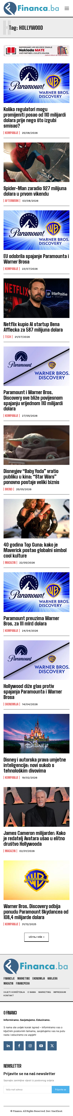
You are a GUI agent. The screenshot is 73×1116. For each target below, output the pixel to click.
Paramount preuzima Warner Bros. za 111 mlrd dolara (31, 621)
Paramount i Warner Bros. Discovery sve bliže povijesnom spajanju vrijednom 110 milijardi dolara (33, 400)
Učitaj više (35, 937)
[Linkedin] (8, 1045)
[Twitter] (52, 1045)
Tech (8, 336)
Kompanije (11, 132)
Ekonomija (11, 704)
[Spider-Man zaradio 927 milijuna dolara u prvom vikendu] (36, 162)
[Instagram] (30, 1045)
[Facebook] (19, 1045)
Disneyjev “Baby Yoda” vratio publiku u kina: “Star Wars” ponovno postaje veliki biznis (31, 476)
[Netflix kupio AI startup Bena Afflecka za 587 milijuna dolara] (36, 298)
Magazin (10, 562)
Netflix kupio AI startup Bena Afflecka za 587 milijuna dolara (33, 327)
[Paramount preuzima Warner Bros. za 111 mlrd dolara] (36, 592)
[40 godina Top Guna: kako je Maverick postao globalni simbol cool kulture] (36, 518)
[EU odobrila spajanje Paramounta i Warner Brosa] (36, 230)
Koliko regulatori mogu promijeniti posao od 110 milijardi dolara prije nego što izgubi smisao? (35, 117)
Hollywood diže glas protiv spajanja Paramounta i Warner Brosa (33, 691)
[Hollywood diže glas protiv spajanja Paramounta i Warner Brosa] (36, 660)
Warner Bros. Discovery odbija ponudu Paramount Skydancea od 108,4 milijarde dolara (36, 911)
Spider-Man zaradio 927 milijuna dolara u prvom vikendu (35, 191)
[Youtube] (41, 1045)
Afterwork (12, 200)
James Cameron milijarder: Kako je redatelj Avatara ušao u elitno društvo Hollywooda (35, 838)
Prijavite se (60, 1089)
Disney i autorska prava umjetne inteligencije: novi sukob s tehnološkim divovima (35, 765)
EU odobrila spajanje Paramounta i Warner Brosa (36, 259)
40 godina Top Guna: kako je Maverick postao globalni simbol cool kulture (35, 550)
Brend (8, 489)
